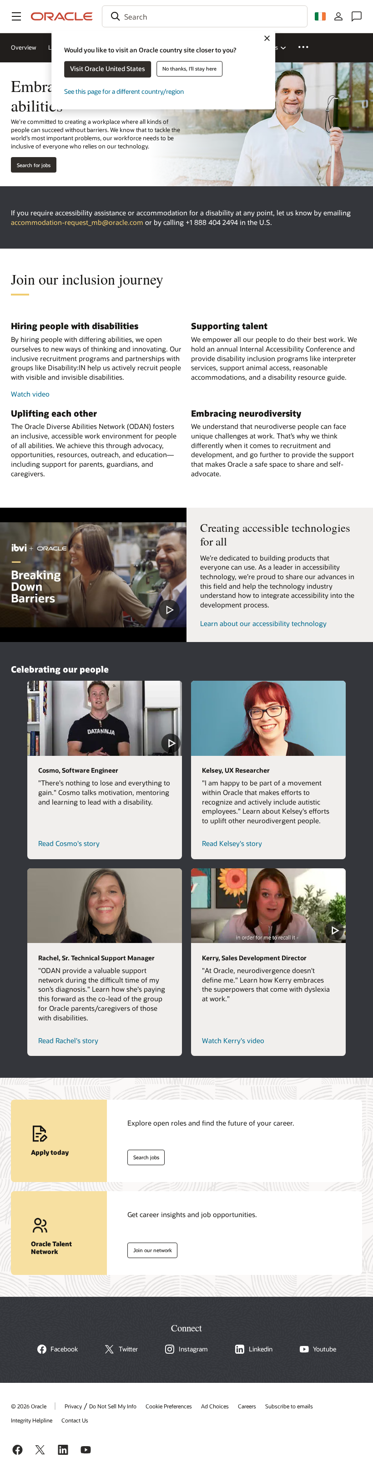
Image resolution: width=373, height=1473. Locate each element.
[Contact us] (356, 16)
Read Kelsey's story (232, 843)
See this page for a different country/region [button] (124, 91)
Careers (247, 1406)
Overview (23, 47)
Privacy (73, 1406)
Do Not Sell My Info (112, 1406)
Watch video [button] (30, 393)
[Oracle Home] (62, 16)
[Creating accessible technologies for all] (93, 574)
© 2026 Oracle (28, 1406)
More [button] (308, 47)
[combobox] (204, 16)
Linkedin (260, 1349)
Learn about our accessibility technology (263, 623)
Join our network (149, 1248)
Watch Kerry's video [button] (233, 1040)
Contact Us (74, 1420)
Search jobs (143, 1156)
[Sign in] (338, 16)
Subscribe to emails (289, 1406)
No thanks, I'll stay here (189, 68)
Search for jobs (33, 165)
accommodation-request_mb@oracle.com (77, 222)
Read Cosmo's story (69, 843)
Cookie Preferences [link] (169, 1406)
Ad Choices (215, 1406)
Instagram (193, 1349)
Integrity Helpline (31, 1420)
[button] (16, 16)
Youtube (324, 1349)
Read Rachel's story (68, 1040)
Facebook (64, 1349)
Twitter (128, 1349)
